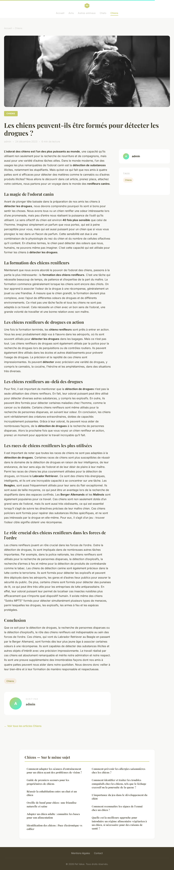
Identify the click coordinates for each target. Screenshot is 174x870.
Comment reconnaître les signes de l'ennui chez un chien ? (117, 808)
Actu (71, 13)
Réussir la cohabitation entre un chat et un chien (52, 793)
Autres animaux (87, 13)
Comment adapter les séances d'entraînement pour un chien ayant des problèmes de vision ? (54, 770)
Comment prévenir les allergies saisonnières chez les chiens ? (118, 770)
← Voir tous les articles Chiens (22, 726)
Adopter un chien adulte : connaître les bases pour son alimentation (53, 815)
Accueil (60, 13)
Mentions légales (80, 853)
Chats (103, 13)
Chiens (114, 13)
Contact (98, 853)
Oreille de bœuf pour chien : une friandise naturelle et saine (52, 804)
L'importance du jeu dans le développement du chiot (119, 796)
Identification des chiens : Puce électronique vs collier (54, 827)
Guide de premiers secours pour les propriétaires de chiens (48, 781)
